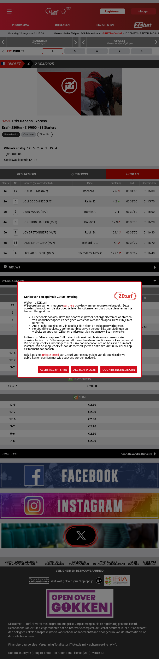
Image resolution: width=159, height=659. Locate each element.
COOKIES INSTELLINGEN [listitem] (118, 369)
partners (68, 305)
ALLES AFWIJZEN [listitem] (84, 369)
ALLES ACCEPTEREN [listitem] (53, 369)
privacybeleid (50, 354)
